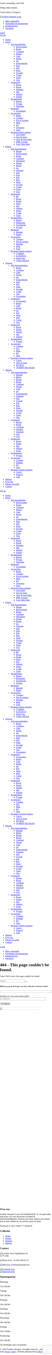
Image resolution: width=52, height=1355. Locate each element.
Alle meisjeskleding (19, 372)
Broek (18, 49)
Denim (19, 54)
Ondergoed (15, 82)
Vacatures (9, 28)
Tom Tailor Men (23, 144)
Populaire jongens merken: (22, 358)
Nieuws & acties (12, 484)
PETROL (20, 365)
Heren (8, 42)
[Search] (26, 981)
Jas (17, 61)
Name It (19, 474)
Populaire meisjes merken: (22, 470)
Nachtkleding (16, 99)
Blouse (19, 151)
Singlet (19, 97)
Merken (8, 479)
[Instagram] (7, 1271)
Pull (17, 68)
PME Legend (21, 142)
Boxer (18, 85)
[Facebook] (7, 1269)
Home (8, 40)
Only (18, 477)
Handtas (19, 244)
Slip (17, 92)
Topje (18, 78)
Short (18, 70)
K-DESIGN (21, 256)
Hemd (18, 59)
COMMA (20, 253)
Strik (18, 318)
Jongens (8, 263)
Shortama (20, 106)
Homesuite (20, 223)
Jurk (18, 173)
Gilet (18, 56)
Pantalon (19, 89)
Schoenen (20, 127)
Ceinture (19, 118)
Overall (19, 401)
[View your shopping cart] (3, 35)
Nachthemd (21, 225)
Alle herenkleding (18, 44)
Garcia (19, 360)
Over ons (9, 482)
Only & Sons (21, 363)
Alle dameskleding (18, 149)
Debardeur (20, 161)
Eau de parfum (22, 120)
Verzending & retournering (16, 23)
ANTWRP (20, 135)
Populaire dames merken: (21, 251)
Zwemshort (21, 111)
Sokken (19, 94)
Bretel (18, 116)
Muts (18, 123)
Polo (18, 66)
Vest (18, 80)
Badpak (19, 232)
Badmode (15, 108)
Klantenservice (11, 26)
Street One (20, 258)
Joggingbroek (21, 63)
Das (17, 349)
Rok (18, 180)
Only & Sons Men (23, 139)
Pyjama (19, 104)
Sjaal (18, 130)
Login (2, 33)
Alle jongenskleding (19, 265)
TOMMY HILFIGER (25, 368)
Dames (8, 147)
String (18, 211)
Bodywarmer (21, 47)
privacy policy (10, 1352)
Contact (8, 486)
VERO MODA (22, 261)
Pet (17, 125)
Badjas (19, 101)
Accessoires (16, 113)
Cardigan (20, 51)
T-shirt (18, 75)
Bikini (18, 234)
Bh (17, 196)
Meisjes (8, 370)
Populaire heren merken (21, 132)
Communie (15, 299)
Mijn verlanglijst (12, 21)
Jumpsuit (19, 170)
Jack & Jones (21, 137)
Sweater (19, 73)
